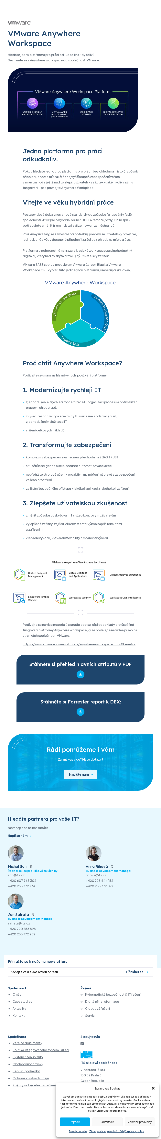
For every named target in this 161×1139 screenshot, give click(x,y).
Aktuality (19, 1009)
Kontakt (19, 1016)
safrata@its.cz (19, 923)
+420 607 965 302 (22, 881)
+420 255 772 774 (21, 886)
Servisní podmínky (26, 1071)
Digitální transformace (102, 1001)
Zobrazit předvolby (140, 1122)
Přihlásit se (135, 971)
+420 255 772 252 (21, 934)
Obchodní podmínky (28, 1064)
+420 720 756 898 (22, 929)
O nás (17, 994)
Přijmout (75, 1122)
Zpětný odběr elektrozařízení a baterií (41, 1085)
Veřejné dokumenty (27, 1043)
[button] (153, 1088)
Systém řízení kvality (28, 1057)
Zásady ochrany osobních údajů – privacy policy (116, 1131)
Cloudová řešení (97, 1009)
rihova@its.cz (96, 875)
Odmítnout (107, 1122)
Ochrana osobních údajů (31, 1078)
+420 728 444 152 (99, 881)
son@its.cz (16, 875)
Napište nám (79, 774)
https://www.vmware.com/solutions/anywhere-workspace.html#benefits (79, 644)
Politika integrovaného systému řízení (41, 1050)
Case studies (22, 1001)
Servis (89, 1016)
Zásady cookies (78, 1131)
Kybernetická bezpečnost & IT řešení (112, 994)
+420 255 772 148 (99, 886)
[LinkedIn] (82, 1043)
